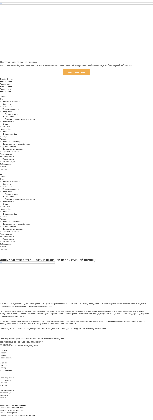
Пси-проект (9, 116)
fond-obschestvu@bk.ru (8, 413)
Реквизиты (4, 166)
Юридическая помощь (11, 151)
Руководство (7, 106)
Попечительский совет (11, 101)
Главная (3, 96)
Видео (4, 136)
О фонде (3, 350)
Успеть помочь (8, 159)
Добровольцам (6, 164)
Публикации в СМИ (9, 134)
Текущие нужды (8, 161)
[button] (76, 174)
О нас (2, 99)
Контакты (6, 126)
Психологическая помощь (12, 149)
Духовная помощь (9, 146)
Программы (7, 111)
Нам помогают (8, 121)
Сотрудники (7, 104)
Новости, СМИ (5, 129)
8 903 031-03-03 (17, 410)
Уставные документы (10, 109)
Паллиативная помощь (11, 141)
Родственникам (6, 154)
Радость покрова (11, 114)
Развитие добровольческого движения (20, 119)
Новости (5, 131)
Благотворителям (7, 156)
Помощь (3, 139)
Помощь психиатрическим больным (16, 144)
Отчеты (5, 124)
